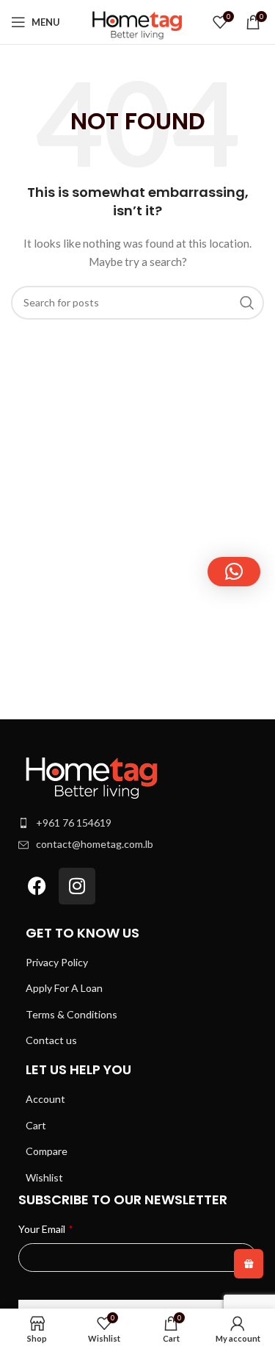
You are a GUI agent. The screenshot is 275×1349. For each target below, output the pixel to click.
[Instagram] (77, 886)
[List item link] (137, 823)
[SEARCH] (247, 303)
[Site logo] (137, 21)
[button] (234, 571)
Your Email (45, 1229)
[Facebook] (36, 886)
